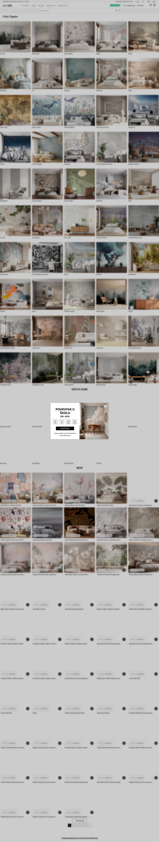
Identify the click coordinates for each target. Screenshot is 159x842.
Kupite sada (65, 428)
